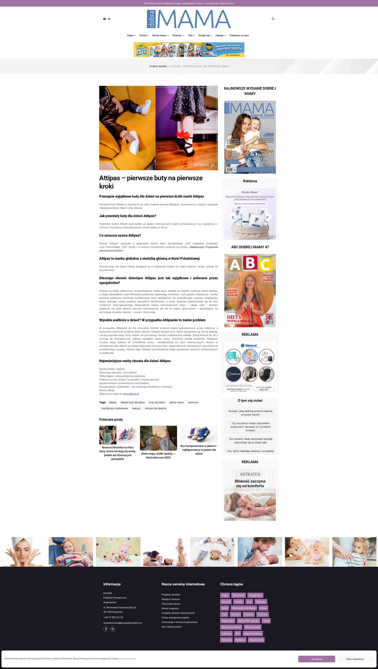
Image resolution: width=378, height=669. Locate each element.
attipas (112, 402)
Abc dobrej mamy (172, 626)
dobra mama (177, 402)
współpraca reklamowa (114, 408)
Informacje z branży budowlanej (179, 622)
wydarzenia (256, 639)
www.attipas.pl (131, 393)
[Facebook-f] (105, 629)
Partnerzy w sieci (239, 35)
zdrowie (262, 614)
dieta (225, 608)
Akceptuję (316, 659)
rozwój (226, 601)
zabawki (261, 601)
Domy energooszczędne (175, 617)
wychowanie (252, 627)
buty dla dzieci (157, 402)
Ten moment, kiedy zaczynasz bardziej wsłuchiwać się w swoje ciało (250, 440)
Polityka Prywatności (115, 597)
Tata (190, 35)
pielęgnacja (255, 595)
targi (266, 620)
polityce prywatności (127, 658)
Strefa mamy (159, 35)
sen (249, 601)
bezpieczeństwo (231, 627)
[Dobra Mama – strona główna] (189, 18)
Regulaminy (109, 602)
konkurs (240, 639)
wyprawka (228, 620)
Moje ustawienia (355, 659)
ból (237, 633)
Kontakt (107, 593)
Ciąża (130, 35)
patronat (226, 639)
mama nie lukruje (248, 620)
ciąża (225, 595)
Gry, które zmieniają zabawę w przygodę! (250, 451)
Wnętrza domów (171, 599)
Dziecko (177, 35)
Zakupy (219, 35)
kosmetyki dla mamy (243, 608)
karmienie (238, 595)
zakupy (136, 408)
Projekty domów (171, 594)
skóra (263, 608)
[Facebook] (104, 19)
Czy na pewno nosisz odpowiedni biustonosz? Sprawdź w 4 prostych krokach (250, 427)
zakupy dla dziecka (155, 408)
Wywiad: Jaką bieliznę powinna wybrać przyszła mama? (250, 413)
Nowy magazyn (170, 608)
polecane (193, 402)
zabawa (248, 614)
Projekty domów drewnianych (178, 612)
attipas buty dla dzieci (133, 402)
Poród (142, 35)
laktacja (226, 633)
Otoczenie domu (171, 603)
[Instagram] (109, 19)
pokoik (238, 601)
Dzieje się (204, 35)
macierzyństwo (252, 633)
